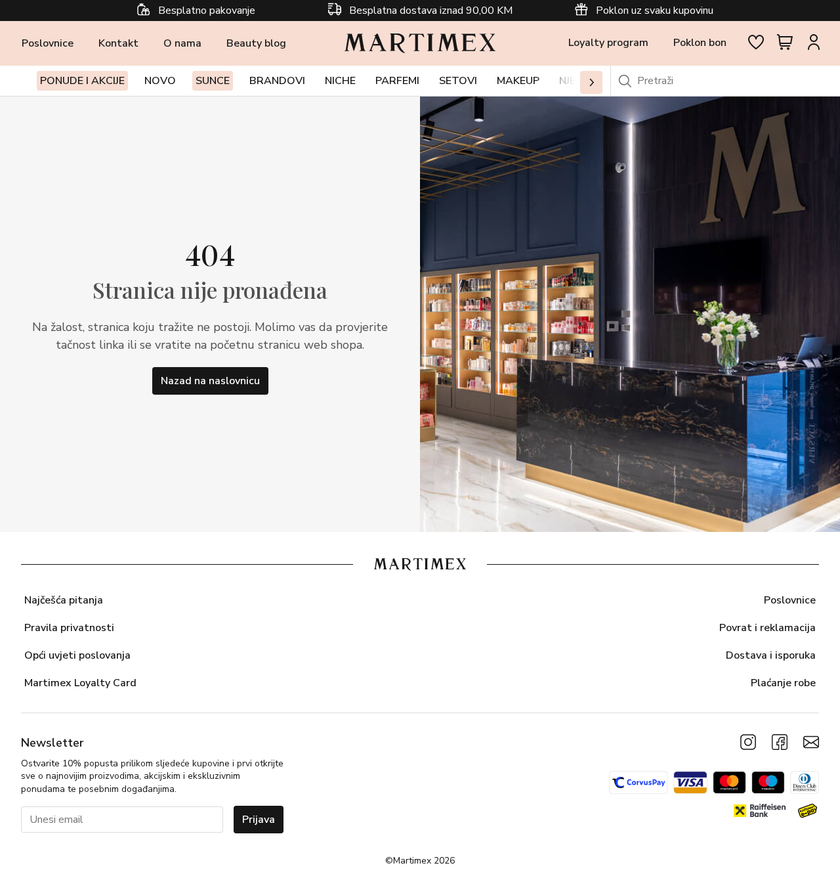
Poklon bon (699, 42)
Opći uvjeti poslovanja (77, 655)
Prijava (258, 819)
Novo (160, 81)
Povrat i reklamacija (767, 628)
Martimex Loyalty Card (80, 683)
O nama (182, 43)
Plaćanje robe (783, 683)
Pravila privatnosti (69, 628)
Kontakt (118, 43)
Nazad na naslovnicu (210, 381)
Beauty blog (256, 43)
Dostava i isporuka (771, 655)
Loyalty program (608, 42)
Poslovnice (48, 43)
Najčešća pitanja (63, 600)
